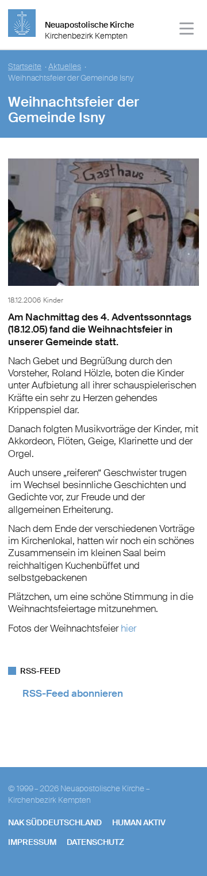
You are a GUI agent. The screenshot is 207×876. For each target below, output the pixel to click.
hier (128, 628)
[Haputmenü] (187, 30)
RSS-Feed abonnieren (72, 693)
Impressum (32, 842)
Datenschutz (95, 842)
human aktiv (139, 822)
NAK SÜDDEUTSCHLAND (55, 822)
